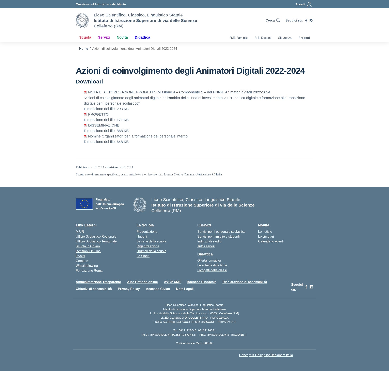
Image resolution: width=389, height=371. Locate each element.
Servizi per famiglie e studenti (218, 236)
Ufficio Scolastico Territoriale (96, 241)
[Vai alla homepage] (82, 20)
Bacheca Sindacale (201, 282)
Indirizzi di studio (209, 241)
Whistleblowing (87, 265)
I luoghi (142, 236)
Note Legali (184, 289)
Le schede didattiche (212, 265)
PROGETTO (98, 114)
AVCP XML (172, 282)
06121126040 (187, 330)
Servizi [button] (104, 37)
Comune (82, 261)
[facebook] (306, 20)
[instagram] (311, 20)
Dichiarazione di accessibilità (244, 282)
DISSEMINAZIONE (103, 125)
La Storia (143, 256)
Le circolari (266, 236)
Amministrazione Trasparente (98, 282)
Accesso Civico (158, 289)
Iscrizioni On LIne (88, 251)
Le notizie (265, 231)
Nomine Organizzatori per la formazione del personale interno (138, 136)
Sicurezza (285, 37)
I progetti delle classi (212, 270)
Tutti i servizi (206, 246)
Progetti (304, 37)
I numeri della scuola (151, 251)
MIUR (80, 231)
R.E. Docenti (262, 37)
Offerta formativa (209, 260)
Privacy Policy (129, 289)
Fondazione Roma (89, 270)
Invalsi (80, 256)
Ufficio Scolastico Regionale (96, 236)
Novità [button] (122, 37)
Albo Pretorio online (142, 282)
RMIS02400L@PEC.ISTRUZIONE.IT (173, 334)
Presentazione (147, 231)
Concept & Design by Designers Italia (266, 355)
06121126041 (207, 330)
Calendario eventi (271, 241)
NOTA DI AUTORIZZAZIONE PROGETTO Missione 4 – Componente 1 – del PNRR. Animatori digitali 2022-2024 (179, 92)
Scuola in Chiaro (88, 246)
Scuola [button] (85, 37)
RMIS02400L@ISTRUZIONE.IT (227, 334)
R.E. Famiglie (239, 37)
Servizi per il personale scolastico (221, 231)
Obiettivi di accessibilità (94, 289)
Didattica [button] (142, 37)
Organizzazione (148, 246)
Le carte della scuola (151, 241)
